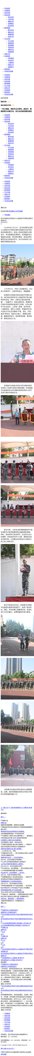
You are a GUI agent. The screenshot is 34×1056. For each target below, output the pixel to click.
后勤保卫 (11, 67)
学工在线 (7, 39)
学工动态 (11, 41)
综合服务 (7, 56)
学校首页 (7, 8)
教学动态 (11, 30)
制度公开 (11, 65)
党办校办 (11, 60)
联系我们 (7, 69)
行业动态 (11, 19)
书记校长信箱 (8, 71)
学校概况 (7, 10)
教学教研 (7, 28)
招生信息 (7, 13)
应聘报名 (11, 23)
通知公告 (11, 21)
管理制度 (11, 34)
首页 (9, 211)
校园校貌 (11, 52)
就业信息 (7, 15)
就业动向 (11, 17)
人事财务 (11, 62)
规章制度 (11, 43)
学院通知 (20, 211)
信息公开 (11, 36)
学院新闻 (11, 58)
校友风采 (11, 26)
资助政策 (11, 45)
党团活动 (11, 47)
